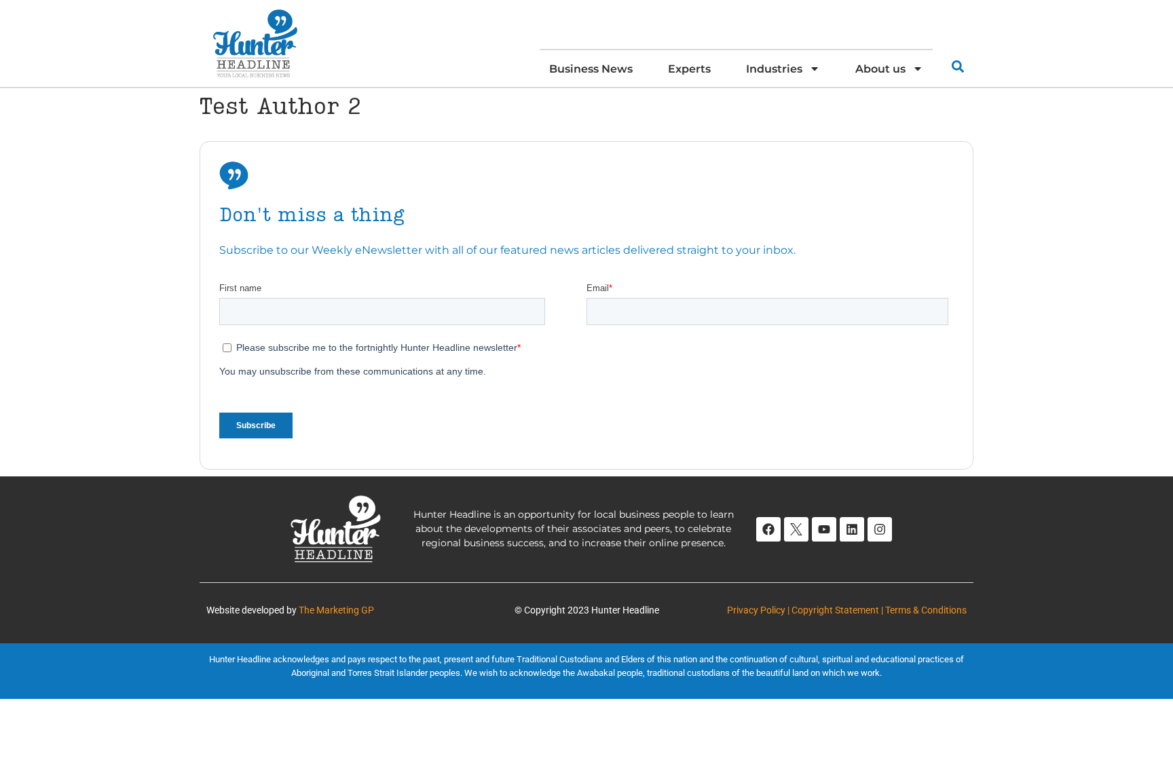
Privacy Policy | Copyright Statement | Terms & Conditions (847, 610)
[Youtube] (824, 529)
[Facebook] (768, 529)
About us (880, 68)
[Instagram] (880, 529)
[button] (957, 66)
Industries (774, 68)
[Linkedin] (852, 529)
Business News (591, 68)
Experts (689, 68)
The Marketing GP (336, 610)
